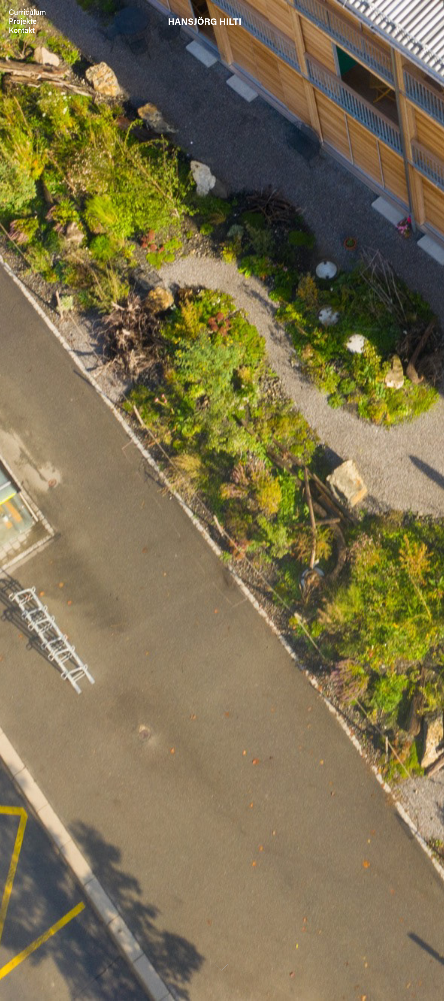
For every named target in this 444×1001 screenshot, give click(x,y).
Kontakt (22, 30)
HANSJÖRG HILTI (204, 21)
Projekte (23, 21)
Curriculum (27, 12)
